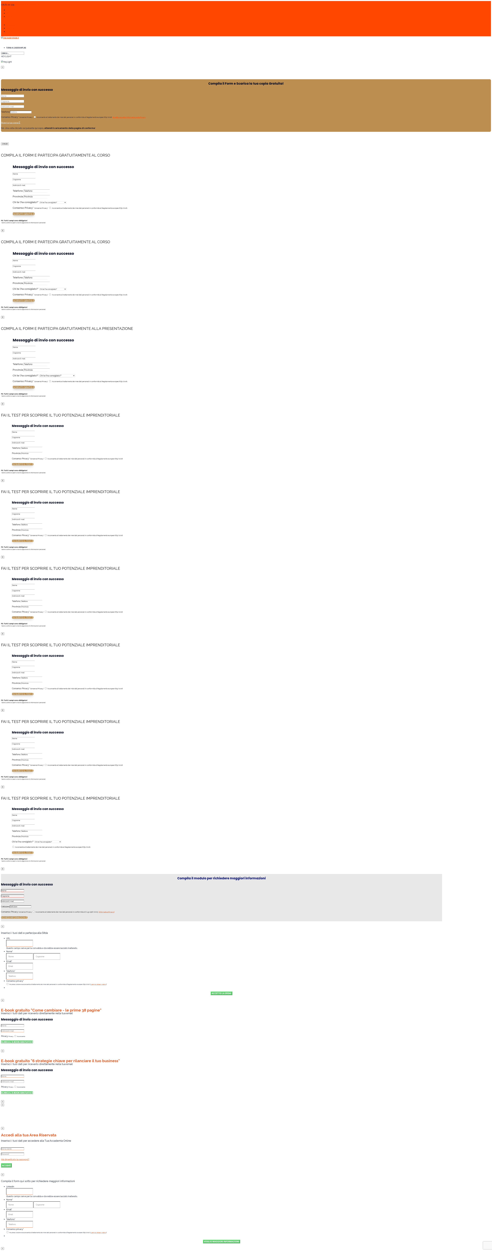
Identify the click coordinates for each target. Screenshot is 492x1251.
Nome (9, 951)
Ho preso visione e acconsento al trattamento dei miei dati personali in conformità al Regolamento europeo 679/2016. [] (58, 984)
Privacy (4, 1036)
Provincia (18, 196)
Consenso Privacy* (10, 117)
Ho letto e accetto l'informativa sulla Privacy (129, 117)
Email (9, 961)
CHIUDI (5, 144)
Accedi (5, 1165)
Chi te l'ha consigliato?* (26, 202)
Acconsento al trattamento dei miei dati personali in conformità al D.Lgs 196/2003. (74, 912)
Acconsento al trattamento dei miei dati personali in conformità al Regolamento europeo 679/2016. (91, 117)
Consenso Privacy (9, 912)
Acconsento (21, 1036)
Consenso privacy (15, 981)
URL (8, 938)
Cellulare (5, 906)
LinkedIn (10, 1186)
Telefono (5, 112)
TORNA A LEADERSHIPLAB (16, 48)
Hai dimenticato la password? (15, 1159)
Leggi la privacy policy (98, 984)
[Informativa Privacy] (106, 912)
